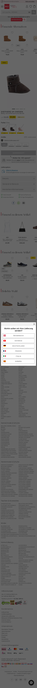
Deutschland (18, 346)
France (18, 351)
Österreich (18, 335)
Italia (18, 356)
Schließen (34, 324)
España (18, 361)
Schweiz (18, 341)
